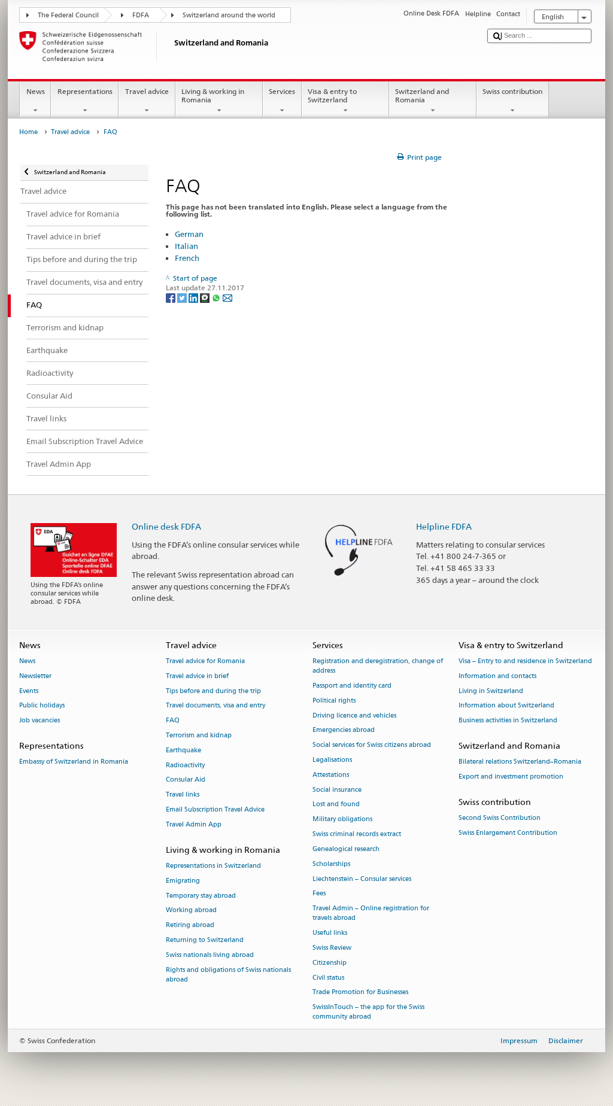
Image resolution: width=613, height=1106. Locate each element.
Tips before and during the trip (213, 691)
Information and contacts (497, 676)
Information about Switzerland (506, 706)
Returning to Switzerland (205, 940)
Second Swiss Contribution (500, 818)
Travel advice (147, 91)
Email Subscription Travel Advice (215, 809)
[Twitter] (183, 297)
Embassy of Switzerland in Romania (73, 762)
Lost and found (336, 805)
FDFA (140, 15)
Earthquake (183, 750)
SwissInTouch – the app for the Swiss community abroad (368, 1012)
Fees (319, 894)
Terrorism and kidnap (199, 735)
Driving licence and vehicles (354, 715)
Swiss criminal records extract (356, 834)
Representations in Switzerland (213, 866)
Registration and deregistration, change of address (377, 665)
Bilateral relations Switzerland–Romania (520, 762)
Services (282, 91)
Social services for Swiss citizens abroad (371, 745)
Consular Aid (185, 780)
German (189, 234)
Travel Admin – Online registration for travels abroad (370, 913)
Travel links (182, 795)
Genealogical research (346, 849)
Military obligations (342, 820)
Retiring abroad (190, 925)
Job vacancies (39, 721)
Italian (186, 246)
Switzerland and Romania (422, 95)
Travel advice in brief (197, 676)
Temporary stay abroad (201, 896)
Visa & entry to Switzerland (332, 95)
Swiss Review (331, 948)
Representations (85, 91)
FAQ (173, 721)
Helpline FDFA (444, 526)
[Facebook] (171, 297)
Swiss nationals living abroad (210, 955)
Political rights (334, 700)
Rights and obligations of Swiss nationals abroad (228, 974)
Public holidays (42, 706)
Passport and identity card (352, 685)
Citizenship (329, 963)
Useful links (329, 933)
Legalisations (332, 760)
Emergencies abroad (343, 730)
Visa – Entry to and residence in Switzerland (525, 661)
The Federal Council (68, 15)
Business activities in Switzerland (508, 721)
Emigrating (183, 881)
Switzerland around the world (229, 15)
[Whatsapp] (217, 297)
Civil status (328, 978)
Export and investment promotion (511, 776)
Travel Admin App (193, 824)
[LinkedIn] (194, 297)
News (35, 91)
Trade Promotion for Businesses (360, 992)
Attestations (330, 775)
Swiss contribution (512, 91)
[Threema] (205, 297)
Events (28, 691)
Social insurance (337, 790)
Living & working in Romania (212, 95)
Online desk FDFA (166, 526)
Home (28, 132)
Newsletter (35, 676)
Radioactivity (185, 765)
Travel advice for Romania (205, 661)
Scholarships (331, 864)
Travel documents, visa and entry (215, 706)
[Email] (227, 297)
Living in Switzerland (491, 691)
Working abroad (191, 910)
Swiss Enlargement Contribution (508, 833)
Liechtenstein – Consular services (361, 879)
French (187, 258)
